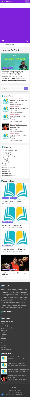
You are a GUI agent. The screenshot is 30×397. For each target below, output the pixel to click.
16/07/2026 (13, 110)
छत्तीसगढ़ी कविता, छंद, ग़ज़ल (8, 150)
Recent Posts (8, 96)
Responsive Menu (27, 1)
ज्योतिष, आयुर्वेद (5, 158)
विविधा (3, 164)
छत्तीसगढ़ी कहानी (13, 98)
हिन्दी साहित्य (10, 68)
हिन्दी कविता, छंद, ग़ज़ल (7, 168)
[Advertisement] (15, 23)
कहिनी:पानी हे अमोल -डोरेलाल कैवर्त (18, 100)
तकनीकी (4, 160)
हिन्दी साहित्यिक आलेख (19, 124)
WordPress (20, 394)
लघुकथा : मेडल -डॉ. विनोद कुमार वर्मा (19, 108)
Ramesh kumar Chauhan (15, 76)
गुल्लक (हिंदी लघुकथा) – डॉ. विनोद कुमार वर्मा (14, 249)
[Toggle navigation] (3, 41)
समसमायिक (4, 166)
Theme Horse (17, 392)
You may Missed (8, 181)
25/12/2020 (5, 76)
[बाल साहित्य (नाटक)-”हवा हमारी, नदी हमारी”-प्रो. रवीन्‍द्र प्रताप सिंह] (15, 61)
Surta (19, 390)
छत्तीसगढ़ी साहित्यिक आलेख (8, 156)
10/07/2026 (13, 120)
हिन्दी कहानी (12, 106)
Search (26, 88)
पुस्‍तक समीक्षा (5, 162)
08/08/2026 (13, 102)
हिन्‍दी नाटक (5, 68)
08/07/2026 (13, 129)
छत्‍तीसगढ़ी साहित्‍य (19, 98)
